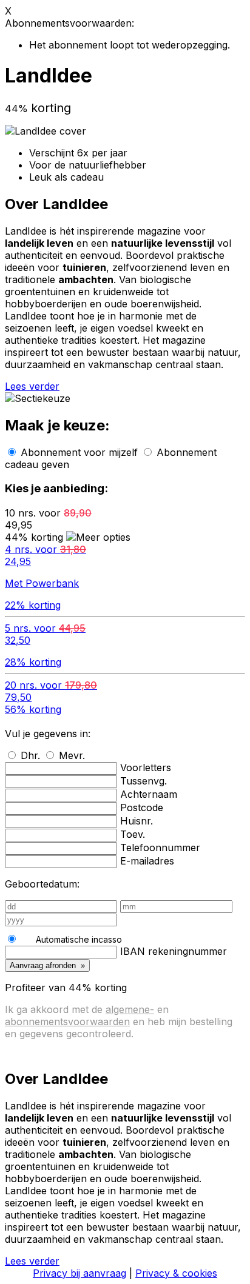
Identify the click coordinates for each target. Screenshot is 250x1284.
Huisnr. (136, 821)
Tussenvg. (143, 781)
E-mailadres (147, 861)
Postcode (141, 807)
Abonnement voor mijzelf (79, 452)
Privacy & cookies (176, 1273)
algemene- (130, 1009)
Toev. (132, 834)
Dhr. (30, 755)
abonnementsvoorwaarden (67, 1021)
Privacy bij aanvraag (79, 1273)
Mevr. (72, 755)
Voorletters (145, 767)
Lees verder (32, 386)
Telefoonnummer (160, 847)
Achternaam (148, 794)
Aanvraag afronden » (47, 965)
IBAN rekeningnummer (173, 951)
